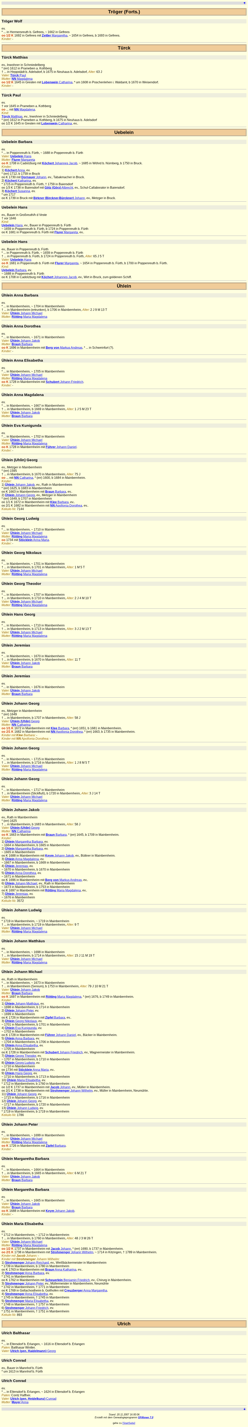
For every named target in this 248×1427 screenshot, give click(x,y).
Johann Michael (26, 313)
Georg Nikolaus (21, 1021)
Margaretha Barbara (24, 841)
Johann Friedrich (64, 381)
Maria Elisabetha (23, 1080)
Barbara (14, 270)
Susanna (17, 191)
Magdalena (22, 78)
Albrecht (59, 187)
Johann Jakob (25, 340)
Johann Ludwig (22, 1108)
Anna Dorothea (20, 873)
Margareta (23, 159)
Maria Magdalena (29, 316)
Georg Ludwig (20, 1062)
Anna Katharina (60, 1269)
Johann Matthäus (22, 1003)
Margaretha (54, 35)
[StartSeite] (128, 1423)
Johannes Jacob (59, 163)
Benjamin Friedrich (67, 1280)
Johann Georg (20, 495)
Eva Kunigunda (21, 1028)
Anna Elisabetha (21, 1045)
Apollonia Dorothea (66, 505)
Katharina (18, 180)
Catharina (57, 82)
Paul (18, 75)
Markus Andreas (64, 347)
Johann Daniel (61, 447)
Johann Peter (19, 1010)
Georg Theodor (20, 1055)
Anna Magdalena (22, 859)
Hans (20, 156)
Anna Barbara (19, 1038)
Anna (15, 170)
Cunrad (33, 1398)
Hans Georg (18, 1073)
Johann (33, 177)
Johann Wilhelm (71, 1090)
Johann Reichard (27, 1262)
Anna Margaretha (85, 1290)
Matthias (12, 116)
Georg (25, 721)
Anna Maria (34, 540)
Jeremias (16, 866)
